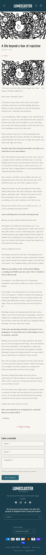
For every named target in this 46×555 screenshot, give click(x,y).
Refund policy (26, 547)
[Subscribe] (39, 517)
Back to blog (24, 427)
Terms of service (18, 550)
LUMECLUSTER (15, 547)
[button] (4, 5)
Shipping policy (29, 550)
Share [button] (6, 56)
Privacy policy (36, 547)
